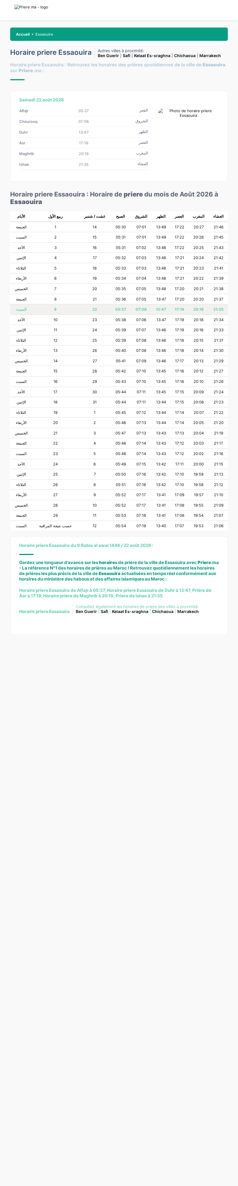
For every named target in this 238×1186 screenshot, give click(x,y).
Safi (126, 55)
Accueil (23, 34)
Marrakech (210, 55)
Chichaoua (185, 55)
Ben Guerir (108, 55)
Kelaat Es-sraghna (152, 55)
